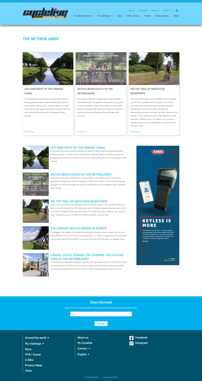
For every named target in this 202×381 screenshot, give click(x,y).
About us (131, 10)
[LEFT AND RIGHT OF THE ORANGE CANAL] (48, 68)
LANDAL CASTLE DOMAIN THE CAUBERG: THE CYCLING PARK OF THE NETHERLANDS (86, 257)
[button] (175, 10)
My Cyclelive (143, 10)
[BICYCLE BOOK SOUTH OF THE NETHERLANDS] (101, 68)
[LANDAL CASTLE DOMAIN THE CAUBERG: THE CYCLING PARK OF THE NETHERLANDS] (36, 264)
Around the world (82, 15)
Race (119, 15)
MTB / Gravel (133, 15)
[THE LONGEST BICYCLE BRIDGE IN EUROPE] (36, 238)
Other (176, 15)
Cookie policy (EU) (110, 377)
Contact (154, 10)
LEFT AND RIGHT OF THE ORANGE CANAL (43, 91)
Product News (162, 15)
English (165, 10)
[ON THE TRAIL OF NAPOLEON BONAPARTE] (154, 68)
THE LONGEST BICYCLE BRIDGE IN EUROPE (78, 228)
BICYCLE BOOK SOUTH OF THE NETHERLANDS (95, 91)
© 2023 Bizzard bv (91, 377)
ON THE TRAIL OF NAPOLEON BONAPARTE (147, 91)
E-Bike (147, 15)
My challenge (103, 15)
